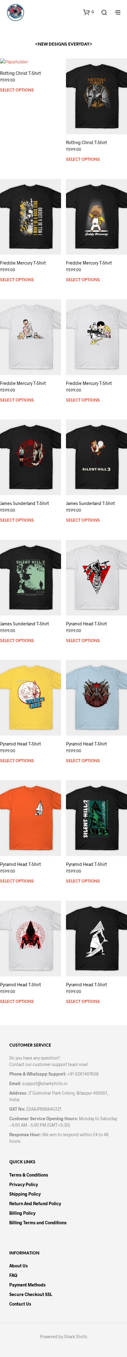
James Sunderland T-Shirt (24, 503)
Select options (17, 90)
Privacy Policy (23, 1184)
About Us (18, 1265)
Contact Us (20, 1304)
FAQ (13, 1275)
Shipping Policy (25, 1194)
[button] (88, 12)
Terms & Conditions (28, 1174)
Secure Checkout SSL (30, 1294)
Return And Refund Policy (35, 1203)
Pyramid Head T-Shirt (86, 623)
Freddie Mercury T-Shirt (23, 262)
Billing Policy (22, 1213)
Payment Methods (27, 1284)
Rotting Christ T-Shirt (20, 73)
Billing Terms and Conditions (38, 1222)
